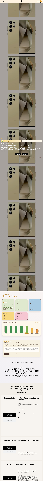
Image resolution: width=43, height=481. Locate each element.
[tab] (9, 415)
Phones (8, 136)
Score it (6, 353)
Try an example (13, 353)
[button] (4, 1)
